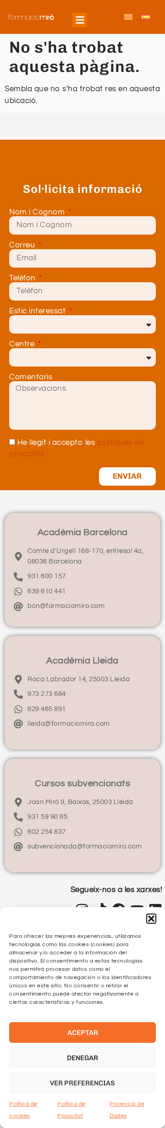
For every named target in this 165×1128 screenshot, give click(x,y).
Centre (23, 344)
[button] (151, 918)
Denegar (82, 1058)
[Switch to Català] (128, 17)
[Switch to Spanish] (145, 17)
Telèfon (23, 278)
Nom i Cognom (38, 212)
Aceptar (82, 1033)
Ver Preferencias (82, 1083)
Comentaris (30, 377)
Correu (23, 245)
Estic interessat (38, 311)
